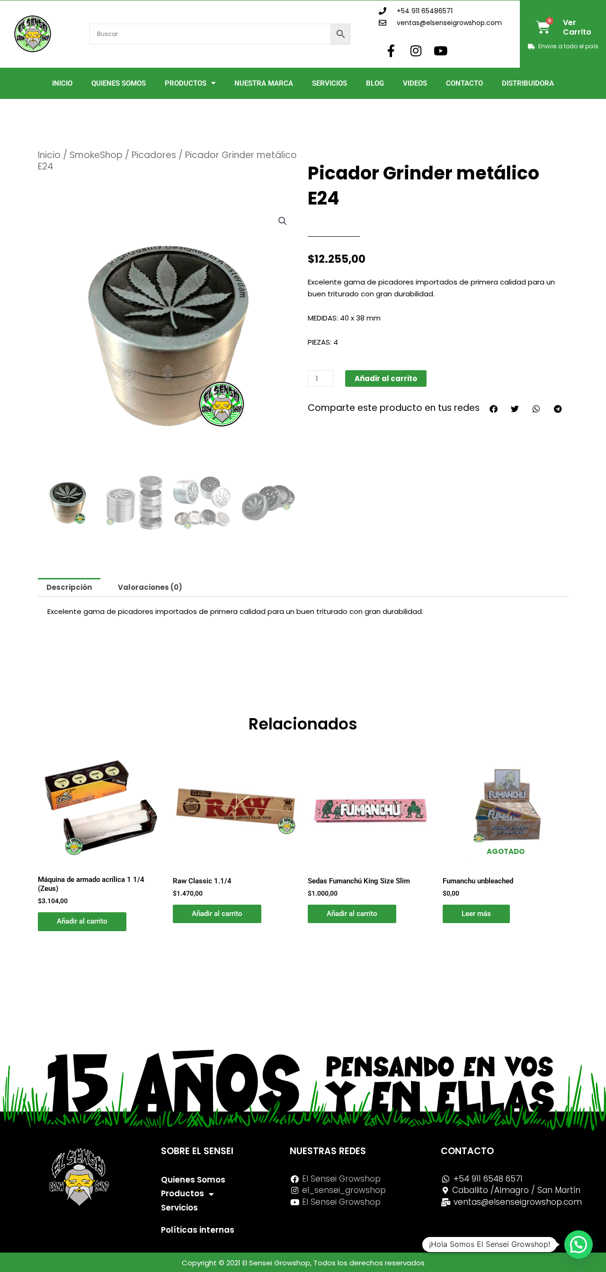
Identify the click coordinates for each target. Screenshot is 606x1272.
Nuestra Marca (263, 83)
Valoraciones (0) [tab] (150, 587)
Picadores (154, 155)
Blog (375, 83)
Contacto (464, 83)
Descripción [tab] (69, 587)
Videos (415, 83)
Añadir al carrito (386, 378)
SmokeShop (96, 155)
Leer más (476, 913)
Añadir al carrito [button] (82, 921)
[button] (282, 221)
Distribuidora (528, 83)
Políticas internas (197, 1230)
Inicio (62, 83)
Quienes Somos (118, 83)
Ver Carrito (577, 27)
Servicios (329, 83)
